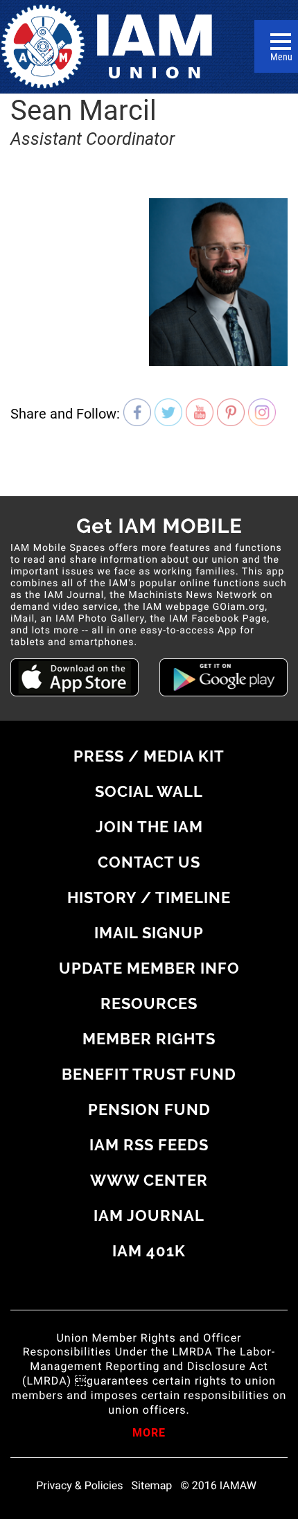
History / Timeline (149, 897)
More (149, 1433)
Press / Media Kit (149, 756)
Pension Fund (149, 1109)
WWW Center (149, 1180)
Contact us (149, 862)
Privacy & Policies (79, 1485)
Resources (149, 1003)
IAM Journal (149, 1215)
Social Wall (149, 791)
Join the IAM (149, 827)
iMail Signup (149, 933)
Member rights (149, 1039)
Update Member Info (149, 968)
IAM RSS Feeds (149, 1145)
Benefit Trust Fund (149, 1074)
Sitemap (152, 1485)
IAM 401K (149, 1251)
